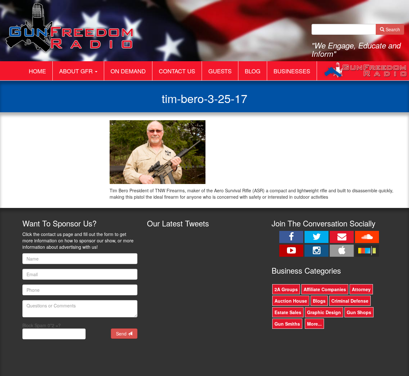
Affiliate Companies (325, 289)
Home (37, 71)
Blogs (319, 301)
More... (314, 324)
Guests (220, 71)
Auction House (290, 301)
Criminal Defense (349, 301)
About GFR (76, 71)
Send (122, 333)
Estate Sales (287, 312)
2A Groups (286, 289)
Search (392, 29)
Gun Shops (359, 312)
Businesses (292, 71)
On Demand (128, 71)
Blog (252, 71)
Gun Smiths (287, 324)
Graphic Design (324, 312)
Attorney (361, 289)
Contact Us (177, 71)
